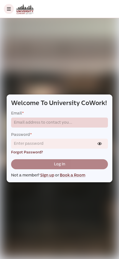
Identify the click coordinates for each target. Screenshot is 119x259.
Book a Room (72, 175)
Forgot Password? (27, 152)
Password (21, 134)
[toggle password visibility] (100, 143)
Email (17, 113)
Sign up (47, 175)
